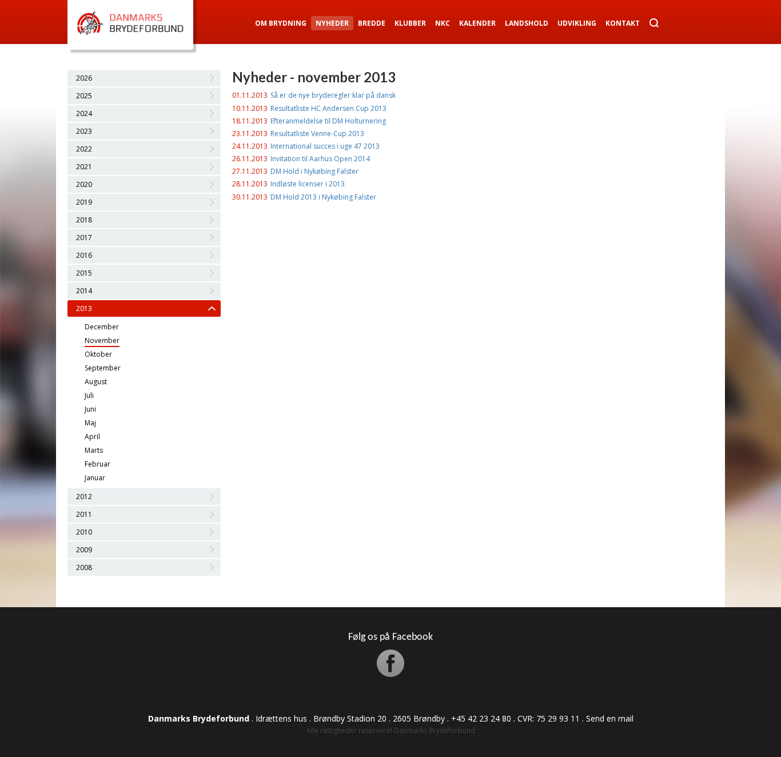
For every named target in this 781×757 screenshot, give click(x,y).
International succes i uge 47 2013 (325, 146)
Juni (90, 409)
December (102, 327)
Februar (97, 464)
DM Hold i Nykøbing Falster (314, 171)
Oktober (98, 354)
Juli (89, 395)
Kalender (477, 23)
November (102, 340)
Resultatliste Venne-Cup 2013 (317, 133)
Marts (94, 450)
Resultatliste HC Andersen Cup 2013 (328, 108)
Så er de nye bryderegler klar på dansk (333, 95)
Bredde (371, 23)
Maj (90, 423)
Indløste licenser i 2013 (307, 184)
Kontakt (622, 23)
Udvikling (576, 23)
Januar (95, 478)
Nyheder (332, 23)
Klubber (410, 23)
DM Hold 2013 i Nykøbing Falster (323, 197)
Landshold (526, 23)
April (92, 436)
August (96, 382)
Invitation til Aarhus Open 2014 (320, 159)
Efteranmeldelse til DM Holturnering (328, 121)
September (103, 368)
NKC (442, 23)
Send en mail (609, 718)
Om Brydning (280, 23)
